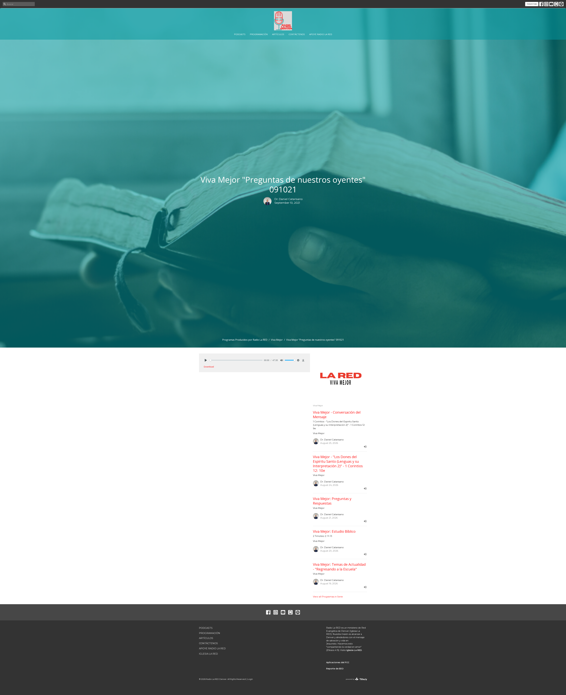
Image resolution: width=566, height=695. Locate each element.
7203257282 (532, 4)
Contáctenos (297, 34)
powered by (355, 681)
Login (250, 679)
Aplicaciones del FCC (337, 662)
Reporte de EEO (334, 668)
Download (209, 366)
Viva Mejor (277, 339)
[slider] (236, 360)
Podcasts (239, 34)
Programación (259, 34)
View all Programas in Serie (328, 596)
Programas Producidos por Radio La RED (244, 339)
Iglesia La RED (208, 653)
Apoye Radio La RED (320, 34)
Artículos (278, 34)
